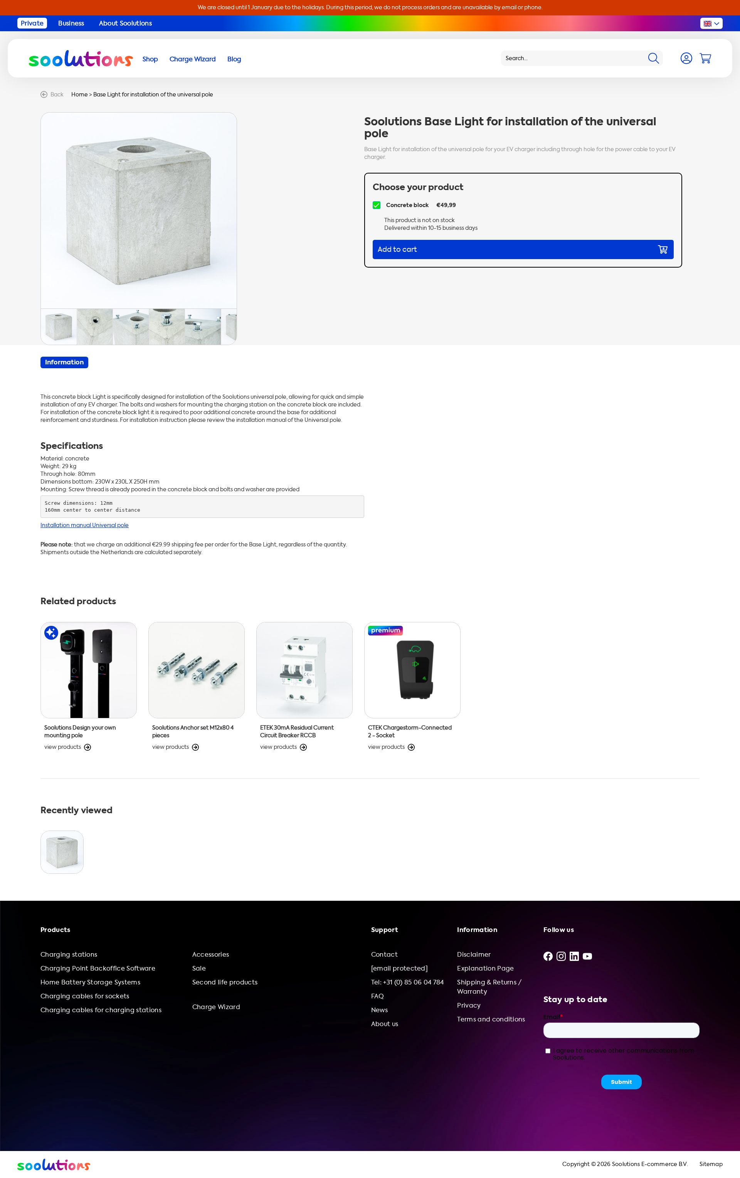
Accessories (210, 954)
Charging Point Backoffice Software (97, 968)
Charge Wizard (216, 1007)
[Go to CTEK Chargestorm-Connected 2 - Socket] (412, 686)
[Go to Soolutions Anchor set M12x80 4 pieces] (196, 686)
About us (385, 1024)
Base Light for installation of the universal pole (153, 94)
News (379, 1010)
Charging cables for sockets (85, 996)
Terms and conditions (491, 1019)
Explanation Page (485, 968)
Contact (384, 954)
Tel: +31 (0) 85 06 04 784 (407, 982)
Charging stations (68, 954)
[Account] (686, 58)
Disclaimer (474, 954)
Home (79, 94)
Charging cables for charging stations (100, 1010)
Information (64, 362)
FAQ (377, 996)
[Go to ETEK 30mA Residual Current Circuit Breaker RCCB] (304, 686)
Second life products (224, 982)
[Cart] (705, 58)
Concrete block (407, 205)
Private (32, 23)
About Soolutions (125, 23)
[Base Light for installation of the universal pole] (62, 852)
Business (71, 23)
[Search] (653, 58)
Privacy (469, 1005)
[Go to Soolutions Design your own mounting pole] (88, 686)
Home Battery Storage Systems (90, 982)
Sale (199, 968)
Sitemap (711, 1164)
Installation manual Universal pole (84, 525)
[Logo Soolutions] (81, 58)
